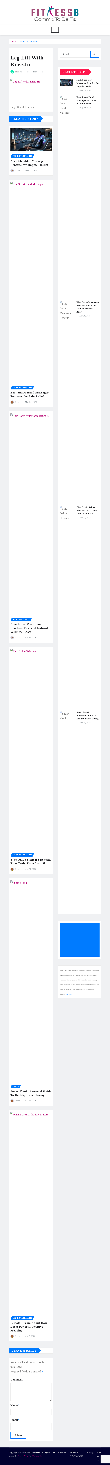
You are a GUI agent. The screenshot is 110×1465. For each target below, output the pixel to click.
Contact (37, 1452)
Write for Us (99, 1456)
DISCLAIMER (59, 1452)
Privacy (90, 1452)
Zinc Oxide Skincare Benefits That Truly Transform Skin (87, 510)
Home (13, 41)
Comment (16, 1379)
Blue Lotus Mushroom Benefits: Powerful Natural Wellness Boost (29, 627)
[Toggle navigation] (55, 30)
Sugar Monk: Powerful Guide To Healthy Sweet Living (87, 715)
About (27, 1452)
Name (14, 1405)
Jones (17, 170)
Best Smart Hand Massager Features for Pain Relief (86, 100)
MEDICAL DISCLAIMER (76, 1454)
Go (94, 54)
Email (14, 1419)
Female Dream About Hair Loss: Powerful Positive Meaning (28, 1326)
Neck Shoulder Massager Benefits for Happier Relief (87, 83)
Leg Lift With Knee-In (28, 41)
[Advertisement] (81, 940)
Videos (47, 1452)
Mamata (18, 72)
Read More (69, 994)
